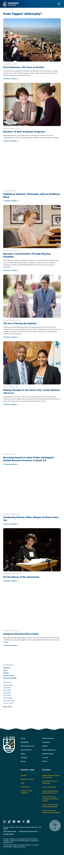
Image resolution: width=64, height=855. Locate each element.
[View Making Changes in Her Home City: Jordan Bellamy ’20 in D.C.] (32, 373)
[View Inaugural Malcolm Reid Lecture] (32, 616)
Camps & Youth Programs (26, 792)
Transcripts (25, 787)
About (23, 754)
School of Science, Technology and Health (50, 811)
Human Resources (49, 750)
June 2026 (7, 690)
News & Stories (47, 738)
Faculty (6, 673)
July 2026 (6, 688)
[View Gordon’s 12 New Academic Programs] (32, 113)
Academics (25, 742)
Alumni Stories (8, 675)
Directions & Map (27, 779)
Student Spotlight (9, 678)
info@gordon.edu (9, 831)
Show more (7, 707)
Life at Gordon (26, 750)
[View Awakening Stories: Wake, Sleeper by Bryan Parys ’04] (32, 497)
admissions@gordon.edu (28, 831)
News (5, 670)
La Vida (45, 757)
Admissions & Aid (27, 746)
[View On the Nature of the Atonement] (32, 555)
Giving (23, 761)
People (44, 746)
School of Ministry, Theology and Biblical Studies (50, 799)
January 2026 (8, 703)
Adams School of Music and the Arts (51, 776)
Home (23, 738)
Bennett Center (48, 754)
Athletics (24, 757)
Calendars (46, 742)
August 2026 (8, 685)
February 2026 (8, 700)
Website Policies (19, 847)
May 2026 (6, 693)
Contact (24, 775)
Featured (6, 668)
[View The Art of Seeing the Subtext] (32, 306)
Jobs (22, 783)
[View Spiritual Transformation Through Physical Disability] (32, 238)
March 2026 (7, 698)
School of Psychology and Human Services (50, 806)
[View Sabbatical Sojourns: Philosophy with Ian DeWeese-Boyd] (32, 173)
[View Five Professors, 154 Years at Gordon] (32, 49)
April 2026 (7, 695)
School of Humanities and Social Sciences (50, 792)
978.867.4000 (8, 834)
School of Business (49, 787)
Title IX (45, 761)
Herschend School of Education (50, 782)
